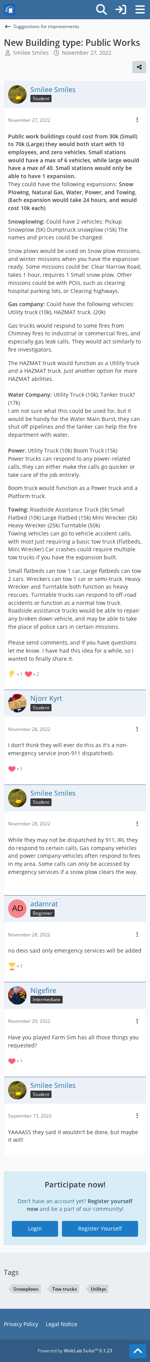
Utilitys (98, 1289)
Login (35, 1228)
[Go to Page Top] (137, 1351)
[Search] (101, 9)
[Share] (139, 67)
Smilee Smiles (31, 52)
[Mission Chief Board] (9, 9)
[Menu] (140, 9)
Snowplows (25, 1289)
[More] (137, 120)
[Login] (120, 9)
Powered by (75, 1350)
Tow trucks (64, 1289)
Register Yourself (100, 1228)
